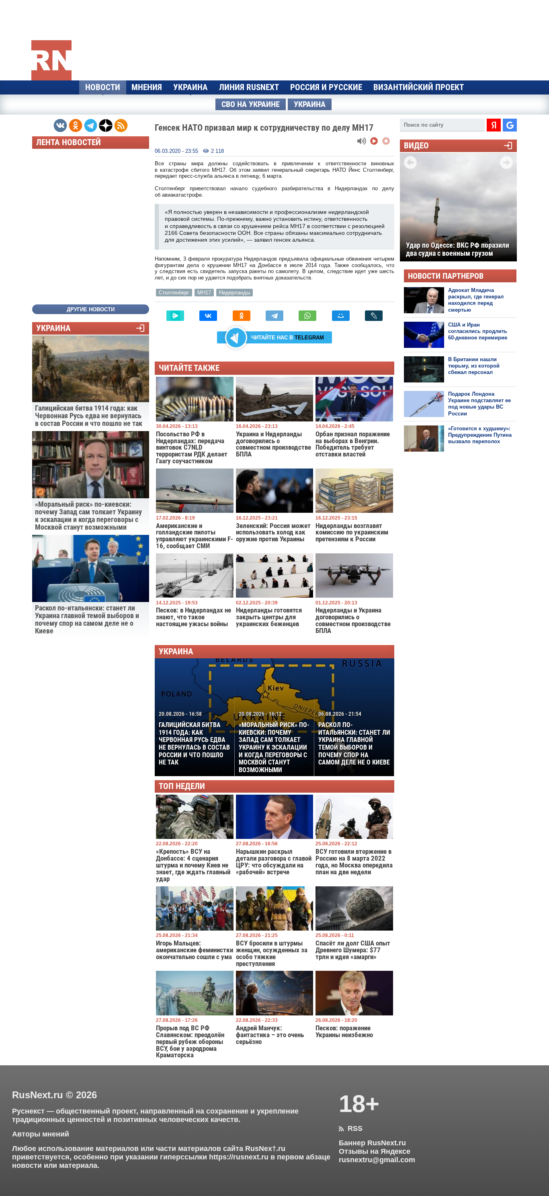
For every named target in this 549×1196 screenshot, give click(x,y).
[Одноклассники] (241, 316)
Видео (416, 145)
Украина (190, 87)
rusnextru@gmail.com (377, 1160)
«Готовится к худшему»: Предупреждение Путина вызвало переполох (480, 435)
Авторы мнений (40, 1134)
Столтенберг (174, 293)
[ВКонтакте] (208, 316)
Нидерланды (234, 293)
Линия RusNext (249, 87)
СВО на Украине (250, 104)
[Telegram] (274, 316)
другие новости (91, 309)
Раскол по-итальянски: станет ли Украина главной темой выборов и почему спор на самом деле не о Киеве (354, 738)
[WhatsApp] (307, 316)
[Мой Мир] (341, 316)
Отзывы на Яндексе (374, 1151)
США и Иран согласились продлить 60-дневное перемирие (477, 331)
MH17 (204, 293)
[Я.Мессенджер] (175, 316)
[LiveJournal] (374, 316)
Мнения (146, 87)
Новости (102, 87)
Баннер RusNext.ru (372, 1143)
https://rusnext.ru (238, 1157)
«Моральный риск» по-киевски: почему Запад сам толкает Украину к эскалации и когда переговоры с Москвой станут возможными (274, 742)
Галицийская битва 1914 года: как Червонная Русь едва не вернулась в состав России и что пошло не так (194, 738)
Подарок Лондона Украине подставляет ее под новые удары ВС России (479, 404)
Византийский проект (418, 87)
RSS (351, 1128)
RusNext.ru (37, 1094)
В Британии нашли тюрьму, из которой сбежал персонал (474, 366)
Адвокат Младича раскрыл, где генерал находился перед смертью (476, 300)
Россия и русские (326, 87)
